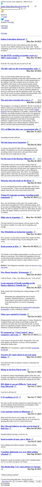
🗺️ (28, 6)
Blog (12, 6)
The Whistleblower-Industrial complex (17, 232)
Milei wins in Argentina (10, 217)
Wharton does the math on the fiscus (16, 181)
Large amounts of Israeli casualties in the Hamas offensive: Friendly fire (18, 284)
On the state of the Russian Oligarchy (16, 159)
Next (7, 481)
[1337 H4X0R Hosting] (4, 33)
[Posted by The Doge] (28, 39)
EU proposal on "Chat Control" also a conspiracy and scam (17, 333)
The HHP (4, 28)
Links (5, 17)
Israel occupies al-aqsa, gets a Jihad (15, 439)
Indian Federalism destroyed (13, 39)
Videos (8, 6)
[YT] (33, 6)
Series (25, 6)
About (20, 6)
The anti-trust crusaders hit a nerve (15, 100)
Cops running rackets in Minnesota (15, 412)
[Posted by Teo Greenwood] (32, 272)
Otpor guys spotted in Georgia (13, 314)
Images (3, 6)
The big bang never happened (13, 142)
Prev (3, 481)
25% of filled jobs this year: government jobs (19, 129)
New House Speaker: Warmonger (15, 272)
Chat (12, 22)
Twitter (6, 20)
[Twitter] (31, 6)
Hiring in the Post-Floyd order (13, 370)
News (16, 6)
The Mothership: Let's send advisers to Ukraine (20, 467)
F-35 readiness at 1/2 (9, 397)
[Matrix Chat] (35, 6)
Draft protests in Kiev (10, 246)
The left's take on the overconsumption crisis (19, 69)
